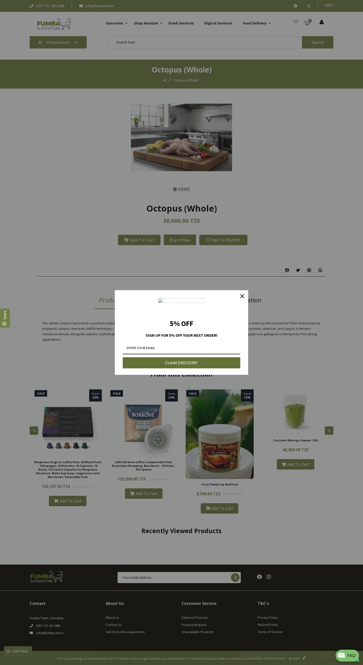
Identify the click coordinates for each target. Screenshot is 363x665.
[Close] (242, 296)
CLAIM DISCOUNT (181, 363)
